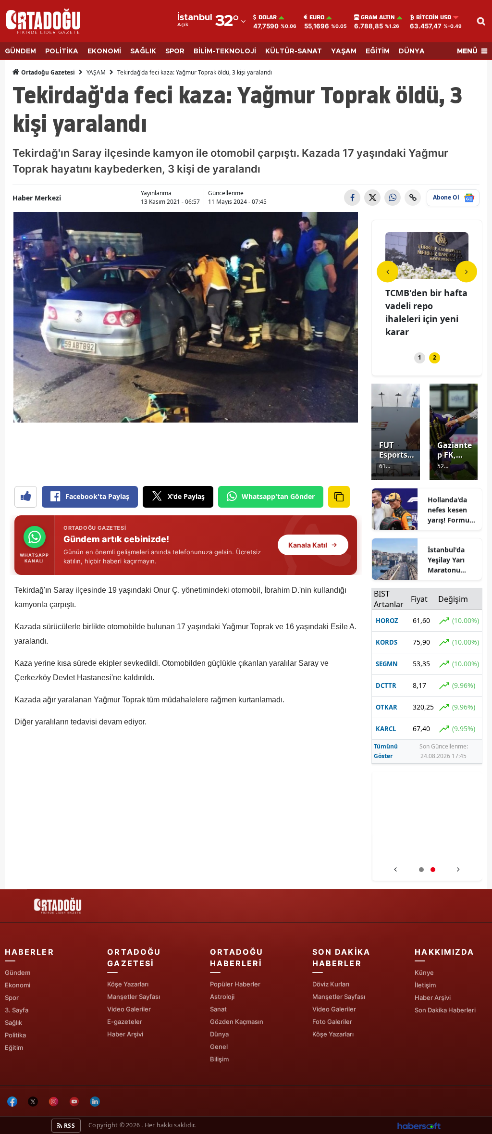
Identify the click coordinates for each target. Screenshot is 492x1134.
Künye (424, 972)
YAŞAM (344, 51)
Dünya (219, 1034)
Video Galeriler (129, 1009)
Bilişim (219, 1059)
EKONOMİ (104, 51)
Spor (12, 997)
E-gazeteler (124, 1021)
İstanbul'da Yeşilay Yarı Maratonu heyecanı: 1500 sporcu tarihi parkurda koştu (452, 560)
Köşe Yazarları (127, 984)
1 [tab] (419, 357)
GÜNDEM (20, 51)
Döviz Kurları (330, 984)
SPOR (174, 51)
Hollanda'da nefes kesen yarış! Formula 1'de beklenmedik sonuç (451, 510)
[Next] (466, 271)
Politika (15, 1035)
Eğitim (14, 1047)
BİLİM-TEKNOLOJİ (225, 51)
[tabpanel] (426, 279)
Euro (316, 17)
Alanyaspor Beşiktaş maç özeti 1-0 (425, 305)
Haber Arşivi (125, 1034)
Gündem (17, 972)
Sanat (218, 1009)
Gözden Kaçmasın (236, 1021)
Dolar (267, 17)
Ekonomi (17, 985)
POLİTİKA (61, 51)
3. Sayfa (16, 1010)
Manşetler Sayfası (133, 996)
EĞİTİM (378, 51)
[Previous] (387, 271)
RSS (68, 1126)
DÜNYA (412, 51)
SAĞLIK (143, 51)
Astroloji (222, 996)
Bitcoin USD (433, 17)
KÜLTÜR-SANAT (293, 51)
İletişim (425, 985)
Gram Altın (378, 17)
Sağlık (13, 1022)
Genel (219, 1046)
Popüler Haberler (235, 984)
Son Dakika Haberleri (445, 1010)
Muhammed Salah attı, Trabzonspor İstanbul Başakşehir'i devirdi (427, 850)
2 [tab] (434, 357)
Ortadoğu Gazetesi (47, 72)
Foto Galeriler (332, 1021)
